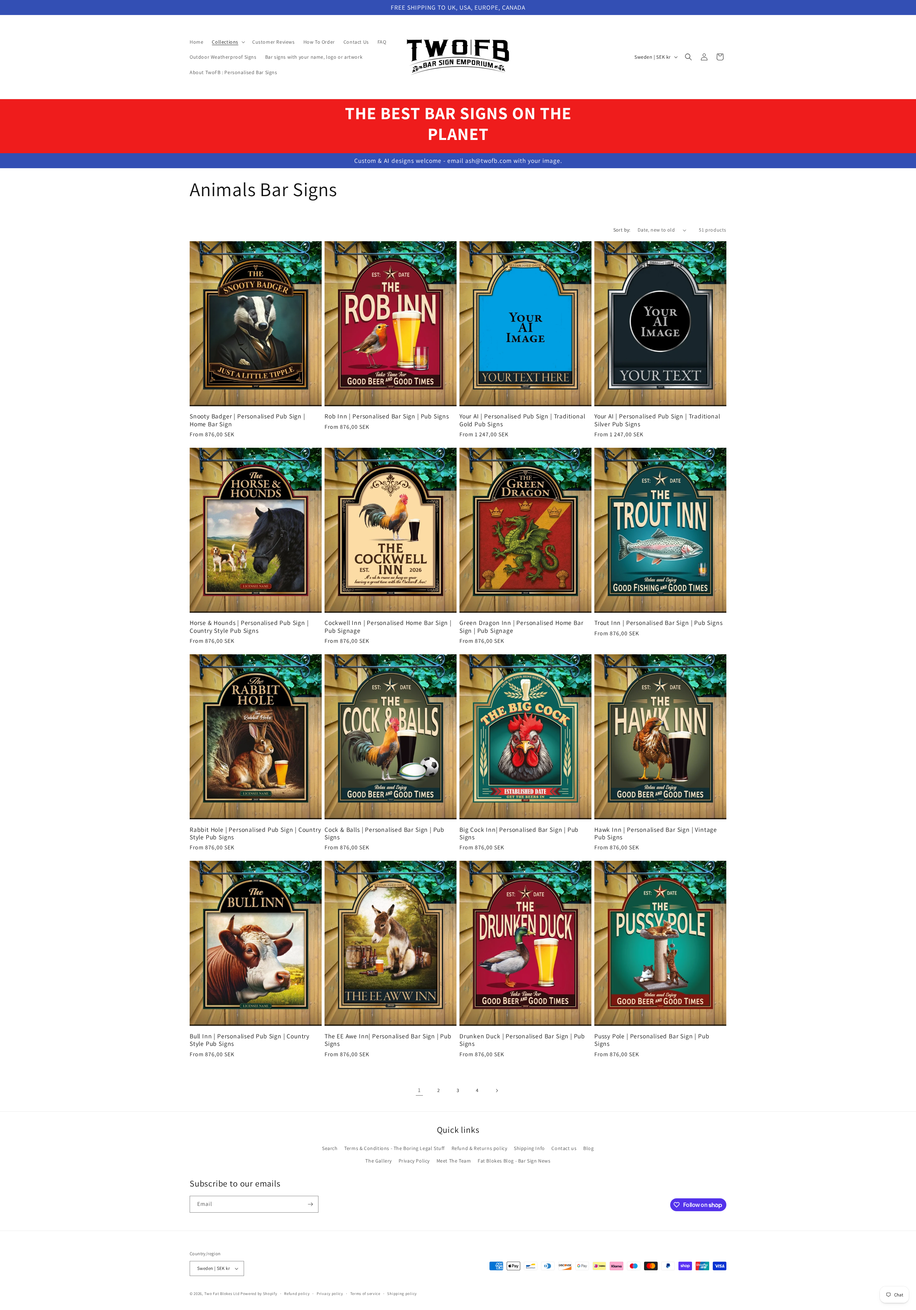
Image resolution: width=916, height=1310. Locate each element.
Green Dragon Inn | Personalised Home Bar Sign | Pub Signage (521, 626)
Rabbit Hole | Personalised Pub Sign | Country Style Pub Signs (255, 833)
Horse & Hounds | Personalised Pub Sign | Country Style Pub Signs (249, 626)
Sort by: (621, 230)
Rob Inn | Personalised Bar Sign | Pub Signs (387, 416)
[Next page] (497, 1090)
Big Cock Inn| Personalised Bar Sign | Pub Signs (519, 833)
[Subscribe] (310, 1204)
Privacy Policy (414, 1161)
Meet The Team (454, 1161)
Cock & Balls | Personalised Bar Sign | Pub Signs (384, 833)
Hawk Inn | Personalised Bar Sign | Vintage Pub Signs (655, 833)
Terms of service (365, 1293)
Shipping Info (529, 1148)
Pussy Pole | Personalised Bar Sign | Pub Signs (651, 1040)
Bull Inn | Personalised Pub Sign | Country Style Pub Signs (250, 1040)
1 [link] (419, 1090)
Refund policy (297, 1293)
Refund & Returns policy (479, 1148)
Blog (588, 1148)
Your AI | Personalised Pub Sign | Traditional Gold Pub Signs (522, 420)
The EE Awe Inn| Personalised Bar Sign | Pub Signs (388, 1040)
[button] (228, 41)
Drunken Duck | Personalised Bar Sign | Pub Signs (522, 1040)
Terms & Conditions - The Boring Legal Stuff (394, 1148)
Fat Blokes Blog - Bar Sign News (514, 1161)
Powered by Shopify (258, 1293)
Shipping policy (402, 1293)
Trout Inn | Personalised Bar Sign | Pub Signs (658, 622)
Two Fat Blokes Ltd (222, 1293)
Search (330, 1148)
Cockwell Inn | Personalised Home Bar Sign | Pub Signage (388, 626)
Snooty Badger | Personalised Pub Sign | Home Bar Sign (247, 420)
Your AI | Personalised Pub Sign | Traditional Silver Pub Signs (657, 420)
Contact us (563, 1148)
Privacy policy (330, 1293)
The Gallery (378, 1161)
